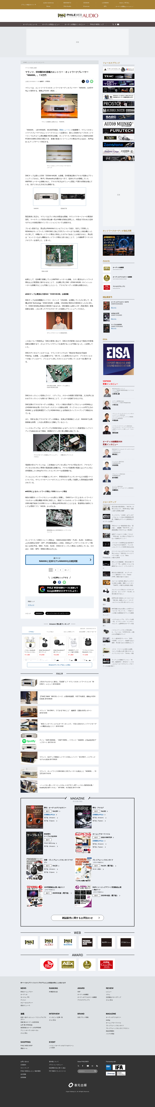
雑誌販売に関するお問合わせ (77, 917)
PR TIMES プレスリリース (57, 1071)
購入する (113, 307)
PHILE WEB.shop (49, 843)
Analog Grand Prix (116, 288)
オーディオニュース (39, 62)
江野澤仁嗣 (116, 394)
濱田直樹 (115, 433)
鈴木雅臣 (115, 477)
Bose (49, 6)
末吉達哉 (115, 465)
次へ (66, 570)
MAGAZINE (77, 798)
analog (108, 1020)
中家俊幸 (115, 420)
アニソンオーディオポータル (29, 1030)
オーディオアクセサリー (113, 1017)
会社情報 (23, 1074)
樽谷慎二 (115, 454)
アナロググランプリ (84, 1000)
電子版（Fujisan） (49, 821)
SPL (105, 6)
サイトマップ (25, 1068)
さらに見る (109, 1000)
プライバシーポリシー (56, 1065)
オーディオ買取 (124, 6)
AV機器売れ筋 (53, 992)
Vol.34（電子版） (107, 865)
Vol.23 (55, 865)
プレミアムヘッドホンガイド (115, 1025)
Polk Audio (67, 6)
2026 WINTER (106, 837)
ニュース (30, 62)
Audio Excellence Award (117, 269)
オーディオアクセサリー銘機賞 (87, 997)
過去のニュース (25, 1005)
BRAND (81, 1013)
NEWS (23, 988)
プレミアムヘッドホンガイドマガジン (117, 1028)
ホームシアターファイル (113, 1023)
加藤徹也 (115, 490)
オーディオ (24, 994)
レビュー (108, 992)
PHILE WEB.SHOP (26, 1046)
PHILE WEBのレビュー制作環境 (30, 1071)
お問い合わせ (25, 1062)
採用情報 (23, 1077)
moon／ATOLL (124, 3)
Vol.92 (103, 811)
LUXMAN (105, 3)
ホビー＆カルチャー (27, 1003)
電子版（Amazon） (50, 818)
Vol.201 (55, 811)
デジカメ (23, 1000)
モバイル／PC (25, 997)
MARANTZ (67, 3)
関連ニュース (64, 130)
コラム (108, 994)
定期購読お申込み (49, 814)
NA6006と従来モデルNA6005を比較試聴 (58, 559)
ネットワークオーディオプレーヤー (58, 613)
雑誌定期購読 (110, 1031)
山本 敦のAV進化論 (26, 1025)
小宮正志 (115, 405)
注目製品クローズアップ (113, 997)
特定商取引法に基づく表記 (57, 1068)
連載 (22, 1013)
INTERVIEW (54, 1013)
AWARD (81, 988)
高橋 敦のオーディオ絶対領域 (30, 1022)
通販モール (24, 1048)
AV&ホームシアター (27, 992)
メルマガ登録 (110, 1034)
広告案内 (23, 1065)
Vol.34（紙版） (97, 869)
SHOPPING (26, 1042)
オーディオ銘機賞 (83, 994)
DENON (86, 3)
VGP (79, 992)
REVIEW (109, 988)
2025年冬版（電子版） (61, 893)
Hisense (86, 6)
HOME (25, 62)
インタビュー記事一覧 (56, 1017)
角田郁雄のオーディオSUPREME (31, 1028)
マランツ (31, 605)
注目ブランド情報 (83, 1017)
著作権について (54, 1062)
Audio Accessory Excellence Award (120, 279)
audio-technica (48, 3)
